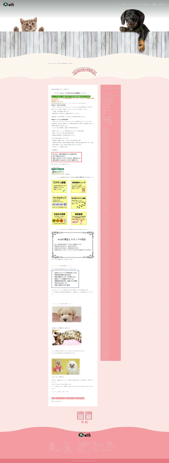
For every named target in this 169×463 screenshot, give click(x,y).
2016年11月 (105, 307)
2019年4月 (105, 262)
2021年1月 (105, 230)
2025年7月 (105, 146)
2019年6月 (105, 259)
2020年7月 (105, 239)
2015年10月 (105, 327)
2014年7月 (105, 350)
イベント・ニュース (106, 90)
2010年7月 (105, 360)
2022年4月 (105, 207)
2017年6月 (105, 296)
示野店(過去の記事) (107, 119)
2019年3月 (105, 264)
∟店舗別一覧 (52, 447)
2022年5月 (105, 205)
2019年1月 (105, 267)
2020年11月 (105, 233)
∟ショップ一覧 (111, 445)
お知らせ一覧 (81, 449)
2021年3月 (105, 227)
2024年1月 (105, 174)
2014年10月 (105, 346)
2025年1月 (105, 156)
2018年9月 (105, 273)
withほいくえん (106, 105)
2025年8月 (105, 145)
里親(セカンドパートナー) (108, 110)
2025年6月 (105, 148)
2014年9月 (105, 347)
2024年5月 (105, 168)
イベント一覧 (81, 447)
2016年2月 (105, 321)
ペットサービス (131, 4)
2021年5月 (105, 224)
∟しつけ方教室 (67, 448)
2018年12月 (105, 268)
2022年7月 (105, 202)
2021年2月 (105, 228)
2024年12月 (105, 157)
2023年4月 (105, 188)
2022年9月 (105, 199)
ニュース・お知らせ (107, 93)
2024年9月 (105, 162)
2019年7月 (105, 258)
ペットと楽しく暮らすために (143, 4)
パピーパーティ (106, 108)
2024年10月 (105, 160)
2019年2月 (105, 265)
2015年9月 (105, 329)
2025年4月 (105, 151)
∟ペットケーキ (96, 448)
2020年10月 (105, 234)
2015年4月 (105, 336)
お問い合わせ (162, 4)
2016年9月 (105, 310)
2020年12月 (105, 231)
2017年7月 (105, 295)
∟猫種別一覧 (52, 445)
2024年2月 (105, 173)
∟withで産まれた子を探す (55, 450)
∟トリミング (66, 445)
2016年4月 (105, 318)
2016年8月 (105, 312)
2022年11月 (105, 196)
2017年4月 (105, 299)
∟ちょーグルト (96, 447)
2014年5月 (105, 353)
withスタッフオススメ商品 (108, 102)
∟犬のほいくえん (67, 450)
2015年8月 (105, 330)
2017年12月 (105, 287)
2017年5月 (105, 298)
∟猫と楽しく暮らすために (84, 445)
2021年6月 (105, 222)
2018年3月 (105, 282)
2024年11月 (105, 159)
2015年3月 (105, 338)
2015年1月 (105, 341)
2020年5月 (105, 242)
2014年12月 (105, 343)
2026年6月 (105, 129)
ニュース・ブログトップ (108, 86)
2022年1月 (105, 211)
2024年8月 (105, 163)
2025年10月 (105, 142)
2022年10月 (105, 197)
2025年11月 (105, 140)
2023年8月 (105, 182)
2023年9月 (105, 180)
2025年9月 (105, 143)
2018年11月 (105, 270)
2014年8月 (105, 349)
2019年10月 (105, 253)
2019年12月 (105, 250)
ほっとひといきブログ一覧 (84, 451)
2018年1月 (105, 285)
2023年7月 (105, 183)
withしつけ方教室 (106, 107)
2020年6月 (105, 241)
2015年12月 (105, 324)
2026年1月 (105, 137)
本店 (104, 114)
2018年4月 (105, 281)
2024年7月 (105, 165)
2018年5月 (105, 279)
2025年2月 (105, 154)
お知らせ (104, 111)
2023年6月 (105, 185)
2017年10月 (105, 290)
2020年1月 (105, 248)
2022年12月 (105, 194)
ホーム (115, 4)
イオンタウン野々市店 (107, 116)
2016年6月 (105, 315)
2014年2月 (105, 358)
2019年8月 (105, 256)
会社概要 (154, 4)
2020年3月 (105, 245)
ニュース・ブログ (56, 63)
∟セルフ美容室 (67, 447)
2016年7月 (105, 313)
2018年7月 (105, 276)
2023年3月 (105, 190)
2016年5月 (105, 316)
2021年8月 (105, 219)
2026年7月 (105, 128)
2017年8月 (105, 293)
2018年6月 (105, 278)
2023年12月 (105, 176)
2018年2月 (105, 284)
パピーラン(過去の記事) (107, 122)
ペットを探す (122, 4)
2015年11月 (105, 326)
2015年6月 (105, 333)
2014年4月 (105, 355)
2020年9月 (105, 236)
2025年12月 (105, 139)
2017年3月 (105, 301)
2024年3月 (105, 171)
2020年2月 (105, 247)
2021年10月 (105, 216)
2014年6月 (105, 352)
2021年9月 (105, 217)
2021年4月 (105, 225)
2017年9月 (105, 292)
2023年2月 (105, 191)
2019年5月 (105, 261)
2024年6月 (105, 166)
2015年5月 (105, 335)
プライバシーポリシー (112, 447)
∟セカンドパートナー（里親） (99, 450)
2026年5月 (105, 131)
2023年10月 (105, 179)
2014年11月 (105, 344)
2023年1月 (105, 193)
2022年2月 (105, 210)
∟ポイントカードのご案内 (98, 445)
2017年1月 (105, 304)
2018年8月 (105, 275)
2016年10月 (105, 309)
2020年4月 (105, 244)
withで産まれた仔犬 (107, 99)
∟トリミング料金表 (68, 452)
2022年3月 (105, 208)
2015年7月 (105, 332)
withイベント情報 (106, 104)
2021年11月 (105, 214)
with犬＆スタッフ (106, 113)
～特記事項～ (54, 150)
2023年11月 (105, 177)
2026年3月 (105, 134)
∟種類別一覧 (52, 448)
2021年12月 (105, 213)
